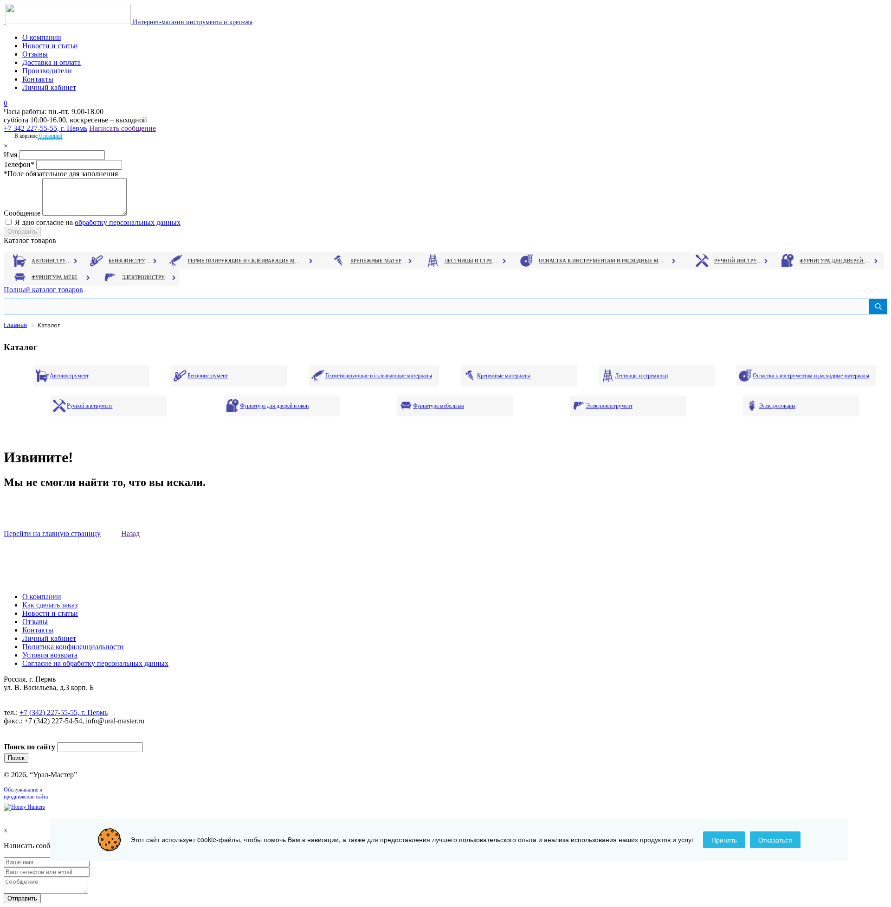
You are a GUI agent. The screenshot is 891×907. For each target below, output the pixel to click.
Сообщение (22, 213)
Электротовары (777, 405)
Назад (130, 533)
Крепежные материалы (378, 260)
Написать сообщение (122, 128)
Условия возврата (49, 655)
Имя (10, 155)
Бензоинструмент (130, 260)
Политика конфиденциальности (73, 647)
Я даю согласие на (98, 222)
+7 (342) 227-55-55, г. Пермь (63, 712)
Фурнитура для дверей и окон (836, 260)
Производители (47, 71)
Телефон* (19, 164)
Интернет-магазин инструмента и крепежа (191, 22)
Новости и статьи (50, 46)
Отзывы (35, 54)
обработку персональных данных (128, 222)
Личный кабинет (49, 87)
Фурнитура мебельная (58, 277)
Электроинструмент (146, 277)
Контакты (37, 79)
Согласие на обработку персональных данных (95, 663)
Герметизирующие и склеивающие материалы (245, 260)
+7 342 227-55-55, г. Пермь (45, 128)
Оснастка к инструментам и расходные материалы (601, 260)
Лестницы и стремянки (473, 260)
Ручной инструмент (738, 260)
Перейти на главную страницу (52, 533)
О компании (41, 37)
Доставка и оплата (51, 62)
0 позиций (50, 136)
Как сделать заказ (49, 605)
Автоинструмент (52, 260)
